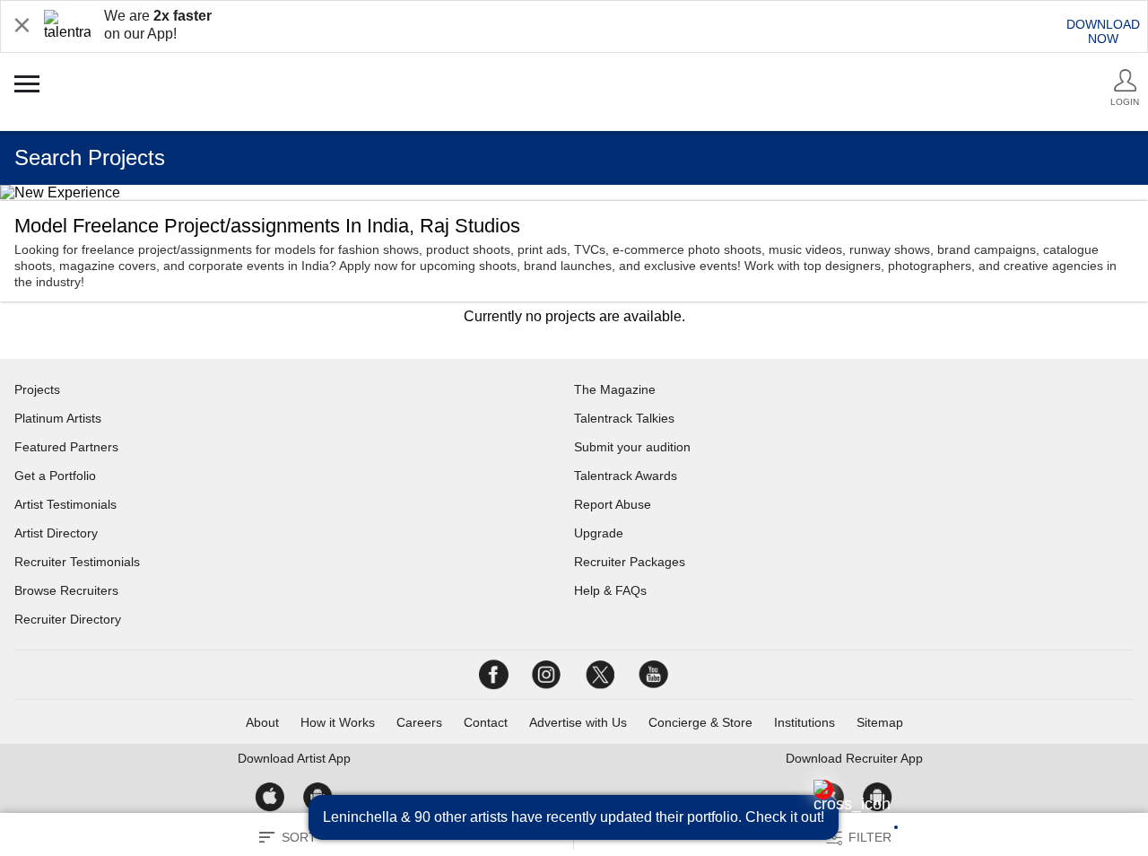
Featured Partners (66, 447)
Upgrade (598, 533)
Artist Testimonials (65, 504)
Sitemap (880, 722)
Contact (486, 722)
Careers (419, 722)
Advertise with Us (578, 722)
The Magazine (615, 389)
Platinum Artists (57, 418)
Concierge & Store (700, 722)
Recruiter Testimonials (77, 562)
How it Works (337, 722)
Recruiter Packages (629, 562)
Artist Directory (56, 533)
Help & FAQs (610, 590)
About (262, 722)
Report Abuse (612, 504)
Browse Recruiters (66, 590)
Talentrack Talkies (624, 418)
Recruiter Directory (67, 619)
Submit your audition (632, 447)
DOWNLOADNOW (1103, 31)
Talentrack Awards (625, 475)
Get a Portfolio (55, 475)
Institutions (804, 722)
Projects (37, 389)
